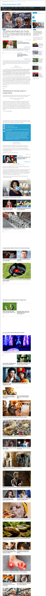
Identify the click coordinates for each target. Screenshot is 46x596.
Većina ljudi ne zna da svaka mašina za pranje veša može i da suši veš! (37, 33)
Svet (9, 7)
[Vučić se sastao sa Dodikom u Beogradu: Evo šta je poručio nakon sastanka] (35, 73)
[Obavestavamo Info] (3, 8)
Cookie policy (5, 9)
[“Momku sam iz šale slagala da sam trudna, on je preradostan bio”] (35, 43)
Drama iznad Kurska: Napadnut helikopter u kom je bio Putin (22, 1)
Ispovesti (20, 7)
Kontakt (9, 9)
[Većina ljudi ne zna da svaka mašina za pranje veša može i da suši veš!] (38, 22)
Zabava (12, 7)
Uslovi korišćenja (31, 7)
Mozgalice (25, 7)
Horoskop (16, 7)
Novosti (6, 7)
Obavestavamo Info (11, 4)
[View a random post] (43, 8)
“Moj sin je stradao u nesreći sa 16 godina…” (41, 68)
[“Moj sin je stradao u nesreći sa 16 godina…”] (35, 66)
